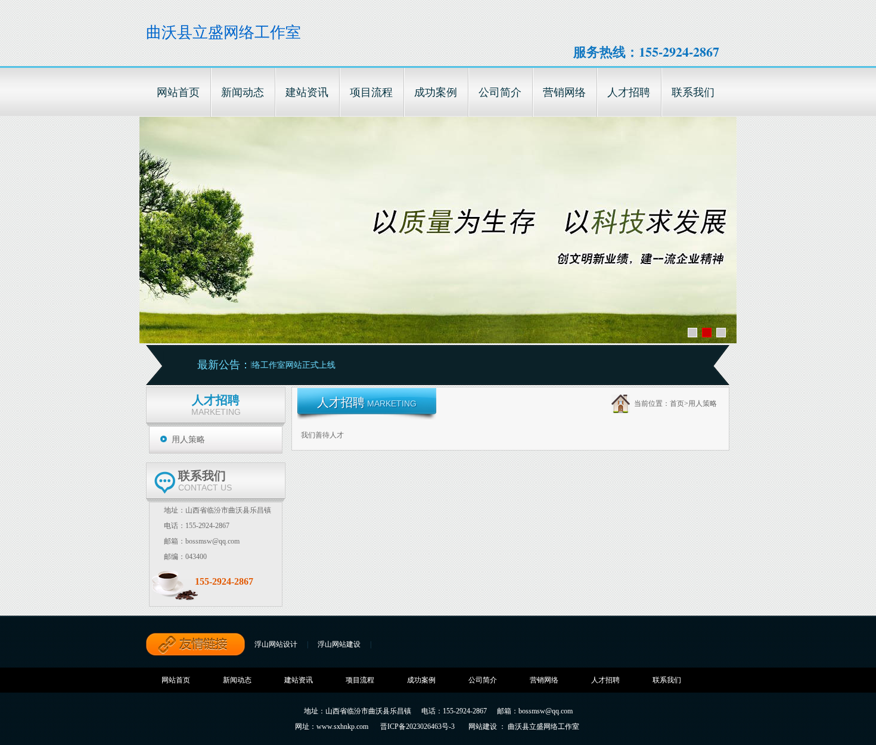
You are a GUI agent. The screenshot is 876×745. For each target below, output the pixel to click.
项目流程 (360, 680)
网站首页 (175, 680)
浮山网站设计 (275, 644)
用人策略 (188, 439)
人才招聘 (605, 680)
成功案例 (421, 680)
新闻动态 (237, 680)
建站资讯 (298, 680)
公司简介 (482, 680)
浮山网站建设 (339, 644)
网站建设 (482, 726)
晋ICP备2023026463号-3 (417, 726)
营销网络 (544, 680)
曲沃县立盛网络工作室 (223, 32)
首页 (677, 403)
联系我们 (667, 680)
